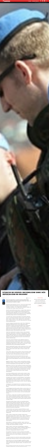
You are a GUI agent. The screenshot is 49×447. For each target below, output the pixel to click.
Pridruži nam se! (35, 1)
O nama (29, 1)
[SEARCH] (46, 1)
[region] (40, 305)
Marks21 (3, 298)
